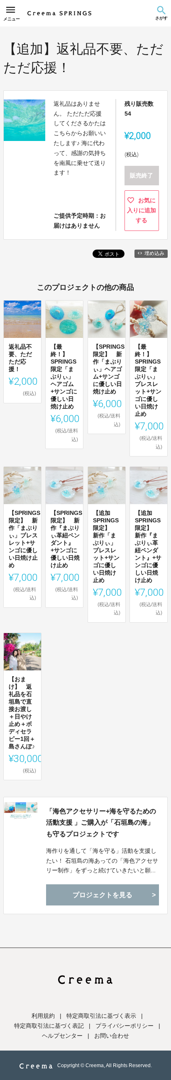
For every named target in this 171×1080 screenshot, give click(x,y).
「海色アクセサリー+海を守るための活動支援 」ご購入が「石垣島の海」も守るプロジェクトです (101, 822)
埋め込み (154, 253)
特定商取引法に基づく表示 (101, 1015)
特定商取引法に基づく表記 (49, 1025)
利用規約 (43, 1015)
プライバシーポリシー (124, 1025)
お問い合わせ (111, 1035)
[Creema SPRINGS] (59, 13)
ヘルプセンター (62, 1035)
